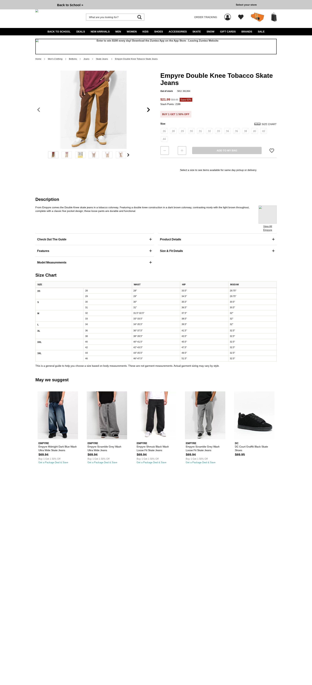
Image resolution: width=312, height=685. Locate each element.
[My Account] (227, 15)
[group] (134, 4)
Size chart (269, 124)
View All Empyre (267, 228)
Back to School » (70, 5)
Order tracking (205, 17)
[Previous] (38, 110)
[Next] (148, 110)
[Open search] (139, 17)
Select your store (246, 4)
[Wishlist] (241, 17)
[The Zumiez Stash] (257, 17)
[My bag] (274, 17)
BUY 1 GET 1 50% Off (175, 114)
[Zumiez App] (156, 46)
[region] (94, 116)
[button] (94, 110)
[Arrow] (128, 155)
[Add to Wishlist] (271, 150)
